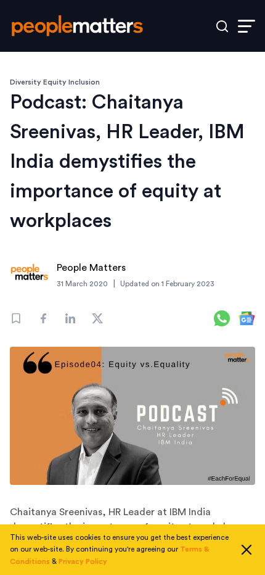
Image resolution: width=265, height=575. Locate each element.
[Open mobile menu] (246, 26)
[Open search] (222, 26)
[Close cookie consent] (246, 549)
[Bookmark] (16, 318)
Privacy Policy (83, 561)
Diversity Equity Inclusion (55, 82)
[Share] (43, 318)
